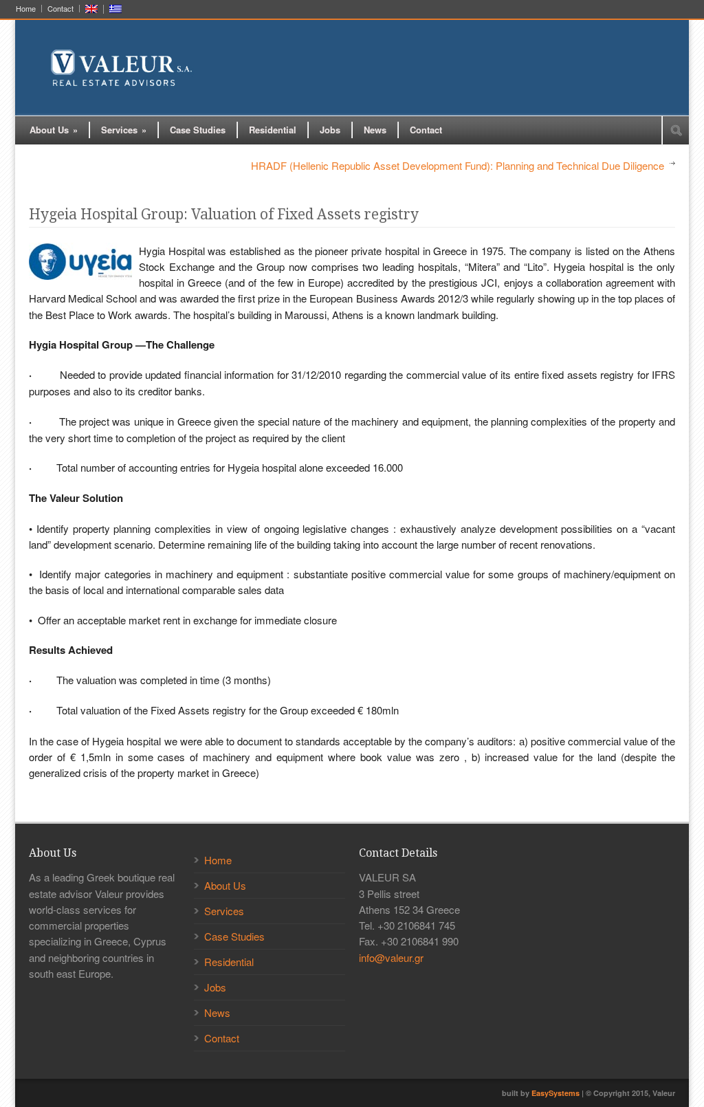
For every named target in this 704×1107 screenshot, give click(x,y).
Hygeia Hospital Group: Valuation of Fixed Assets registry (224, 214)
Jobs (330, 129)
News (375, 129)
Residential (272, 129)
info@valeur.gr (391, 957)
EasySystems (555, 1093)
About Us (54, 129)
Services (123, 129)
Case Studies (198, 129)
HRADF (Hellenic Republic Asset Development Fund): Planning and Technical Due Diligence (457, 165)
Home (26, 8)
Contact (60, 8)
